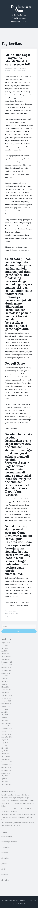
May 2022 (4, 776)
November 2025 (6, 665)
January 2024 (5, 726)
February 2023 (6, 756)
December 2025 (6, 662)
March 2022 (5, 781)
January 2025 (5, 692)
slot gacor (4, 874)
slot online (5, 858)
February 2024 (6, 723)
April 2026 (4, 651)
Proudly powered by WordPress (13, 900)
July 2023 (4, 742)
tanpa (7, 616)
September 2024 (6, 704)
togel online (5, 847)
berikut (10, 611)
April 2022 (4, 778)
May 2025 (4, 681)
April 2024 (4, 717)
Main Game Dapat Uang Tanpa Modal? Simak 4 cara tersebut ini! (17, 59)
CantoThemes (20, 904)
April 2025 (4, 684)
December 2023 (6, 729)
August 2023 (5, 740)
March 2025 (5, 687)
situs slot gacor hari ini (9, 842)
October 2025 (6, 668)
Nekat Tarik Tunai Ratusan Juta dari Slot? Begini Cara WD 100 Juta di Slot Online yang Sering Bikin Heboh (18, 803)
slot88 (3, 869)
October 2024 (6, 701)
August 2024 (5, 706)
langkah (7, 613)
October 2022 (6, 767)
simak (16, 613)
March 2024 (5, 720)
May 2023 (4, 748)
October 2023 (6, 734)
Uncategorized (20, 70)
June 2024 (4, 712)
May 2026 (4, 648)
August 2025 (5, 673)
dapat (14, 611)
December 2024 (6, 695)
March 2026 (5, 654)
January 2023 (5, 759)
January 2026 (5, 659)
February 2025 (6, 690)
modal (12, 613)
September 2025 (6, 670)
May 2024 (4, 715)
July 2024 (4, 709)
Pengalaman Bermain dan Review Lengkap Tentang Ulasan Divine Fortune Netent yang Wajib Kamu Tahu (18, 817)
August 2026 (5, 642)
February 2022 (6, 784)
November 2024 (6, 698)
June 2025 (4, 679)
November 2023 (6, 731)
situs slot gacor (6, 836)
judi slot (4, 863)
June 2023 (4, 745)
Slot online (5, 880)
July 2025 (4, 676)
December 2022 (6, 762)
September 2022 (6, 770)
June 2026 (4, 645)
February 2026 (6, 656)
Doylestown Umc (21, 8)
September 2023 (6, 737)
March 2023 (5, 754)
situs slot (4, 853)
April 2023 (4, 751)
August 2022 (5, 773)
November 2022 (6, 765)
